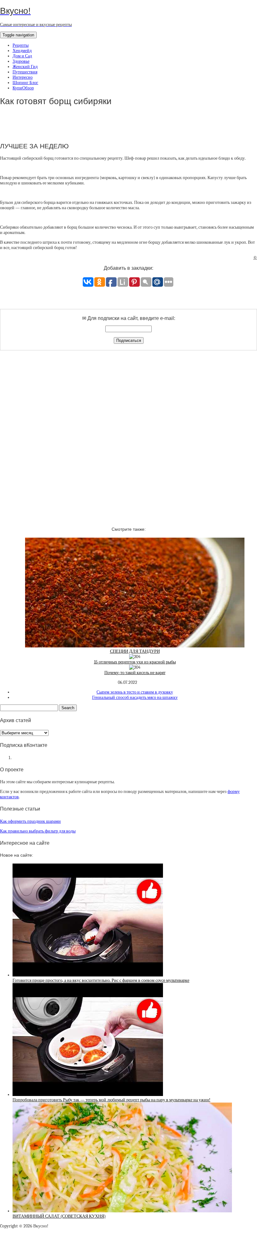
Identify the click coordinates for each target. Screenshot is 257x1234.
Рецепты (21, 45)
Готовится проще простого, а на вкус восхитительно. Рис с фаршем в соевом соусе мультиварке (101, 980)
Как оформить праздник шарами (30, 821)
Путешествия (25, 72)
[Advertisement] (128, 433)
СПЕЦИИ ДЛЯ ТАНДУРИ (135, 651)
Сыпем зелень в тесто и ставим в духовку (135, 692)
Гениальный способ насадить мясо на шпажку (135, 697)
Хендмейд (22, 50)
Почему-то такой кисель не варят (134, 672)
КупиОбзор (23, 88)
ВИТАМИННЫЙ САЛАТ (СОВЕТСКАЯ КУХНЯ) (59, 1216)
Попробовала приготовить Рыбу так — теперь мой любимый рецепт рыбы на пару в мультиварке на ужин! (111, 1100)
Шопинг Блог (25, 82)
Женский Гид (25, 66)
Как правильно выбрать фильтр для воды (38, 831)
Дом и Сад (22, 56)
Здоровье (21, 61)
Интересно (23, 77)
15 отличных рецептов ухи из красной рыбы (135, 662)
